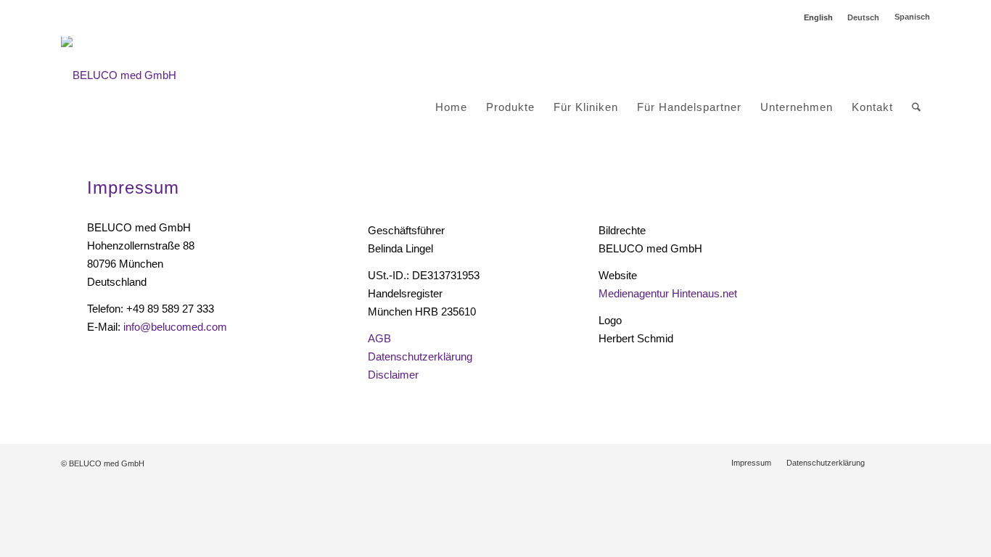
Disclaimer (393, 374)
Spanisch (912, 16)
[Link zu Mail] (919, 462)
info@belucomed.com (175, 327)
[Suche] (916, 107)
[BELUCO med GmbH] (118, 75)
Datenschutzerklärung (420, 356)
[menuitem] (451, 75)
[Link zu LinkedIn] (897, 462)
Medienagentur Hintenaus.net (668, 293)
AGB (379, 338)
